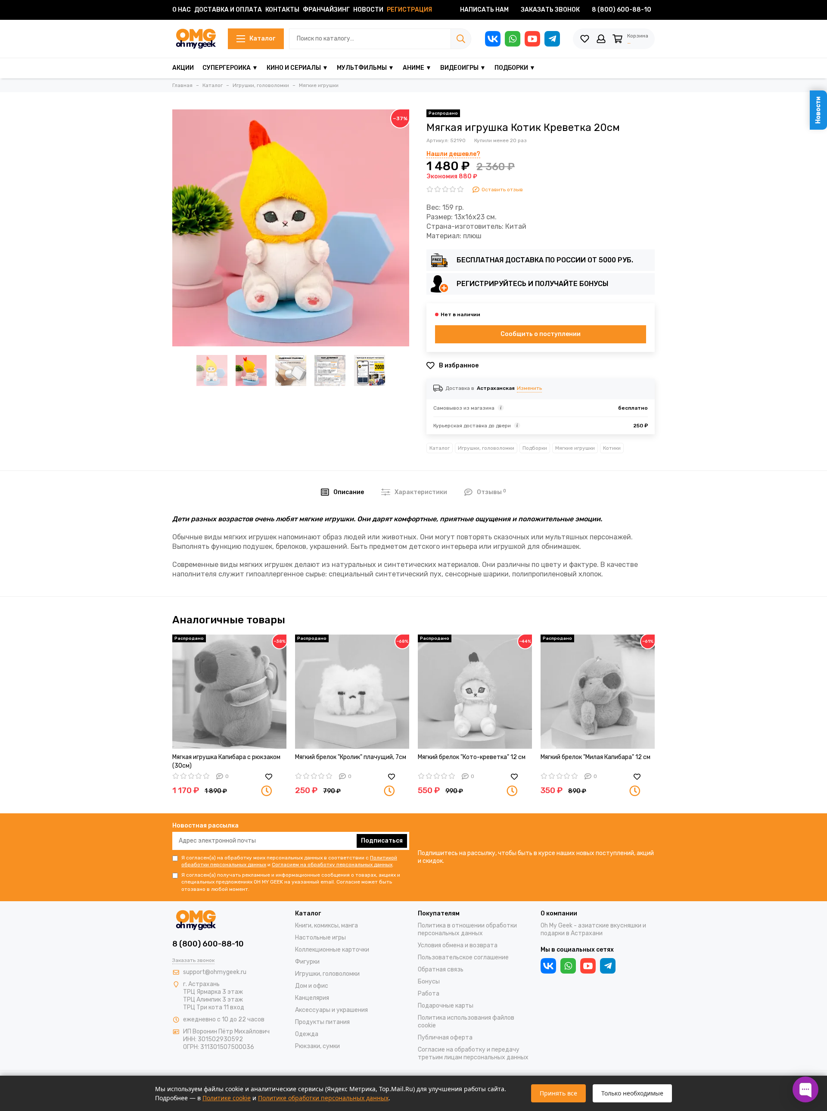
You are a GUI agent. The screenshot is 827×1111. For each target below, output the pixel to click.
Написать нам (484, 9)
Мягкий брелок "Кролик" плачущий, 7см (350, 757)
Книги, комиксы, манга (326, 925)
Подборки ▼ (514, 68)
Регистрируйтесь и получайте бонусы (532, 284)
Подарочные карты (445, 1005)
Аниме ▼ (417, 68)
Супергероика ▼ (230, 68)
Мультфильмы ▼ (365, 68)
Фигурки (307, 961)
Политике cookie (226, 1098)
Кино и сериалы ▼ (297, 68)
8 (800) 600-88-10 (621, 9)
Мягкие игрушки (575, 448)
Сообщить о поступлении (541, 334)
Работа (428, 993)
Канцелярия (312, 998)
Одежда (306, 1034)
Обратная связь (440, 969)
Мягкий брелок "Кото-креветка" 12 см (471, 757)
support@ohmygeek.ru (214, 972)
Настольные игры (320, 937)
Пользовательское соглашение (463, 957)
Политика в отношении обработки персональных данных (467, 929)
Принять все (558, 1093)
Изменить (529, 388)
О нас (181, 9)
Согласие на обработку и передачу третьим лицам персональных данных (473, 1053)
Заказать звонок (550, 9)
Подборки (534, 448)
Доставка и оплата (228, 9)
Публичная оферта (445, 1037)
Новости (368, 9)
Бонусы (429, 981)
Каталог (262, 38)
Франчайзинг (326, 9)
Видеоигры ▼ (463, 68)
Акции (183, 68)
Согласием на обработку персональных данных (332, 865)
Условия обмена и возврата (457, 945)
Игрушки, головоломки (486, 448)
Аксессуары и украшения (331, 1010)
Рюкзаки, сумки (317, 1046)
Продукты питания (322, 1022)
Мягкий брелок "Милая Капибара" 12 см (595, 757)
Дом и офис (311, 986)
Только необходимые (632, 1093)
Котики (612, 448)
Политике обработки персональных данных (323, 1098)
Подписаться (382, 840)
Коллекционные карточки (332, 949)
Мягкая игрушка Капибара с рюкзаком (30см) (226, 761)
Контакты (282, 9)
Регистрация (409, 9)
